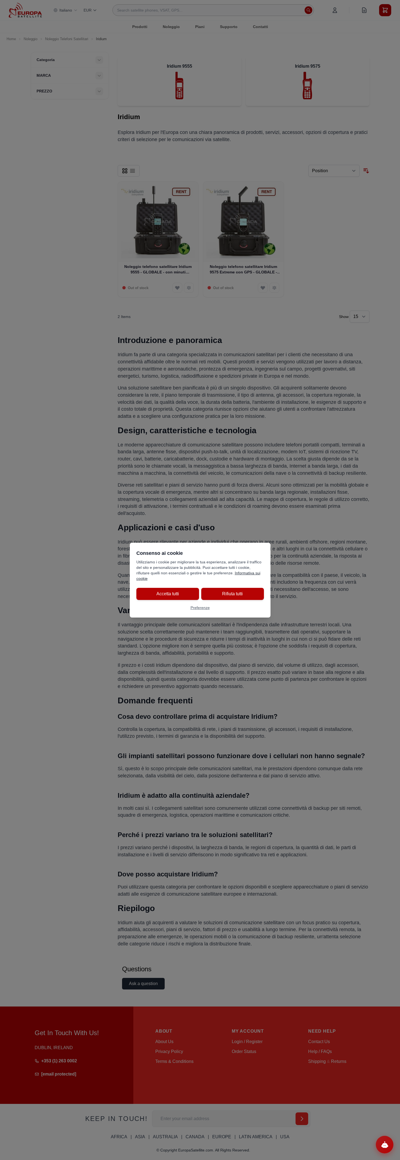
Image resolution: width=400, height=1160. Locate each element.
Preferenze (200, 607)
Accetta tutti (167, 593)
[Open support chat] (384, 1144)
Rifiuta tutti (232, 593)
